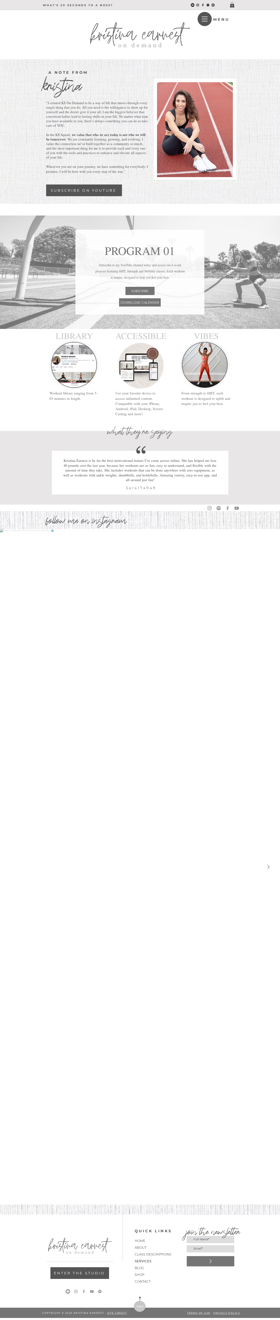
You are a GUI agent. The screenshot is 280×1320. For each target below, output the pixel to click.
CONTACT (143, 1281)
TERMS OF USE (198, 1312)
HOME (140, 1241)
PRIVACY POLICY (226, 1312)
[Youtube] (68, 1291)
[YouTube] (192, 5)
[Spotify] (208, 5)
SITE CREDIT (117, 1312)
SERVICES (143, 1261)
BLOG (139, 1268)
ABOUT (141, 1248)
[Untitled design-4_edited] (213, 5)
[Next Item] (268, 867)
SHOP (139, 1275)
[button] (232, 4)
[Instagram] (197, 5)
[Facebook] (203, 5)
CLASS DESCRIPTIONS (149, 1254)
